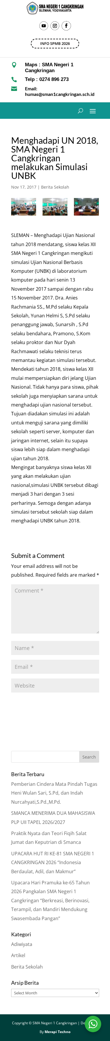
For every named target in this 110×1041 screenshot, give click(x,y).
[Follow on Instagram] (54, 25)
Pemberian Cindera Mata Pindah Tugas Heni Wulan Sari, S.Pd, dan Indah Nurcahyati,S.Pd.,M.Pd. (54, 793)
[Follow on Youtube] (43, 25)
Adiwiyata (21, 944)
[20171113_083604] (86, 207)
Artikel (18, 955)
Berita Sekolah (55, 187)
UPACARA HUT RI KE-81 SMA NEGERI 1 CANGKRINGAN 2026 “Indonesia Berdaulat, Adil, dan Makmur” (52, 862)
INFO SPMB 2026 (55, 43)
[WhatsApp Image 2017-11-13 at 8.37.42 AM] (55, 207)
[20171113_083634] (23, 207)
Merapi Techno (57, 1031)
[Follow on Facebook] (66, 26)
